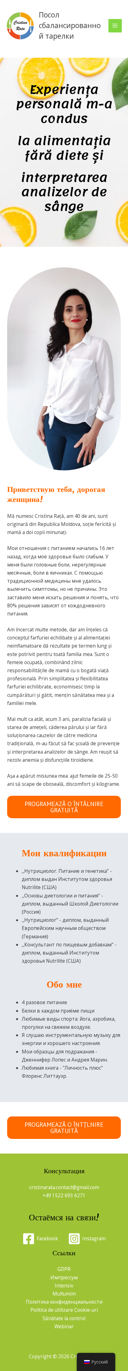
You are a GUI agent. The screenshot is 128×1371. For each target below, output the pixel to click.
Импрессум (64, 1277)
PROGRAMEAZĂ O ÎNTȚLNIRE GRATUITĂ (64, 1128)
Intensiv (64, 1285)
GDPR (64, 1269)
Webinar (64, 1326)
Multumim (64, 1293)
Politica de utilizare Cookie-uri (64, 1309)
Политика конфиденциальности (64, 1301)
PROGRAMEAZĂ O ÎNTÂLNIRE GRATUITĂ (64, 807)
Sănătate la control (64, 1318)
